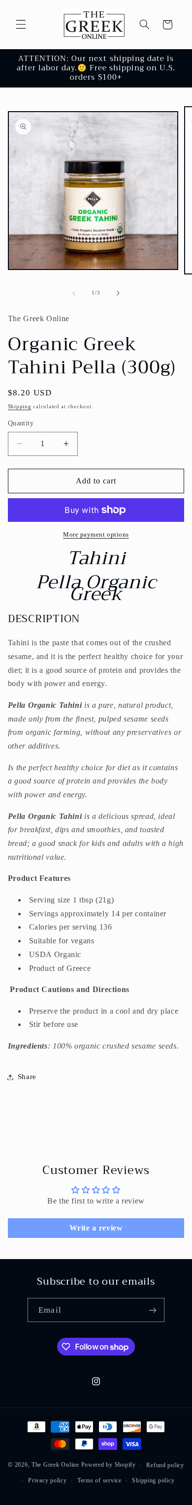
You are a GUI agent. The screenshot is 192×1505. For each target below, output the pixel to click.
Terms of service (99, 1480)
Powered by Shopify (108, 1465)
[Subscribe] (152, 1310)
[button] (20, 24)
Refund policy (165, 1465)
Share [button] (27, 1077)
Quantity (20, 423)
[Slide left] (74, 293)
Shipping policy (153, 1480)
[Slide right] (118, 293)
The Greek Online (55, 1465)
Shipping (20, 406)
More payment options (96, 534)
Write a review (96, 1228)
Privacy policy (47, 1480)
